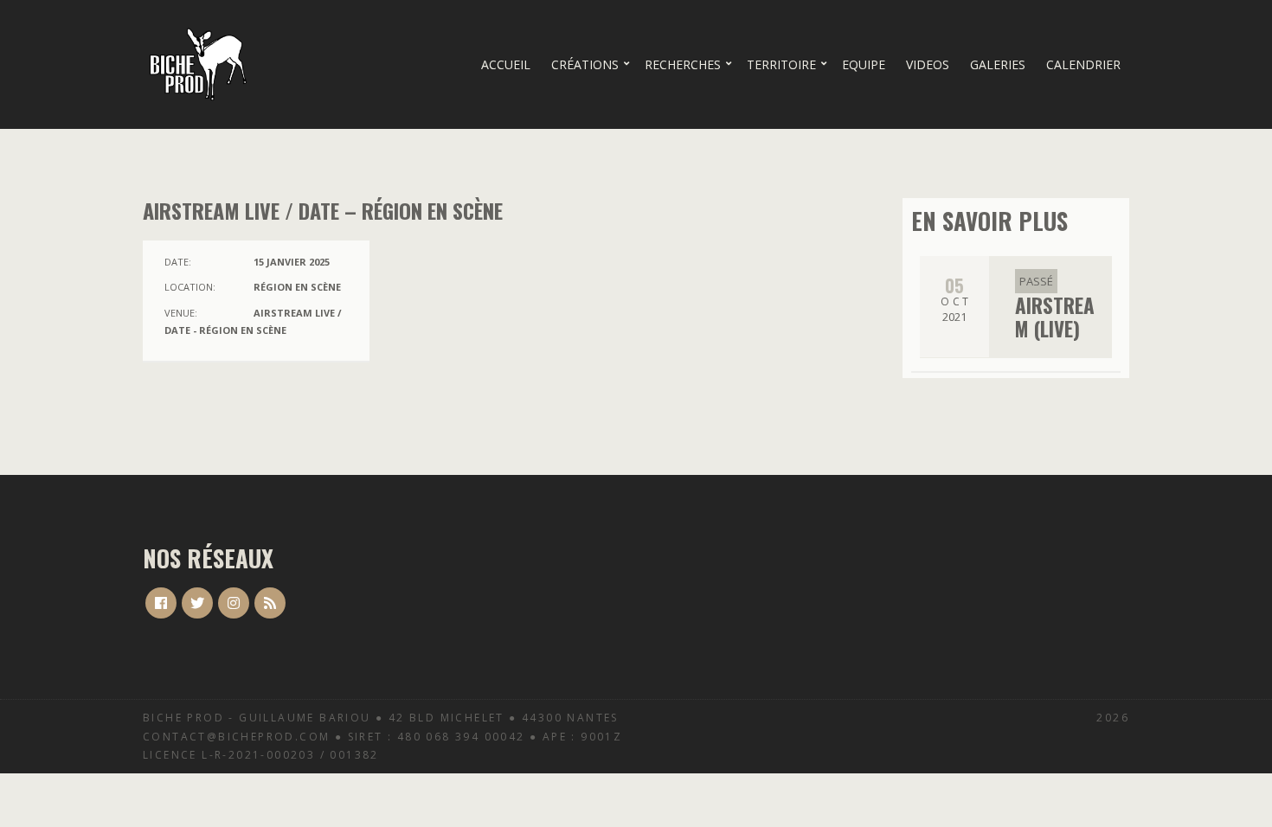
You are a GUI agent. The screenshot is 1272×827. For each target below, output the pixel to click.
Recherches (683, 64)
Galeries (997, 64)
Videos (927, 64)
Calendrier (1083, 64)
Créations (585, 64)
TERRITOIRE (781, 64)
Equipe (863, 64)
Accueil (505, 64)
